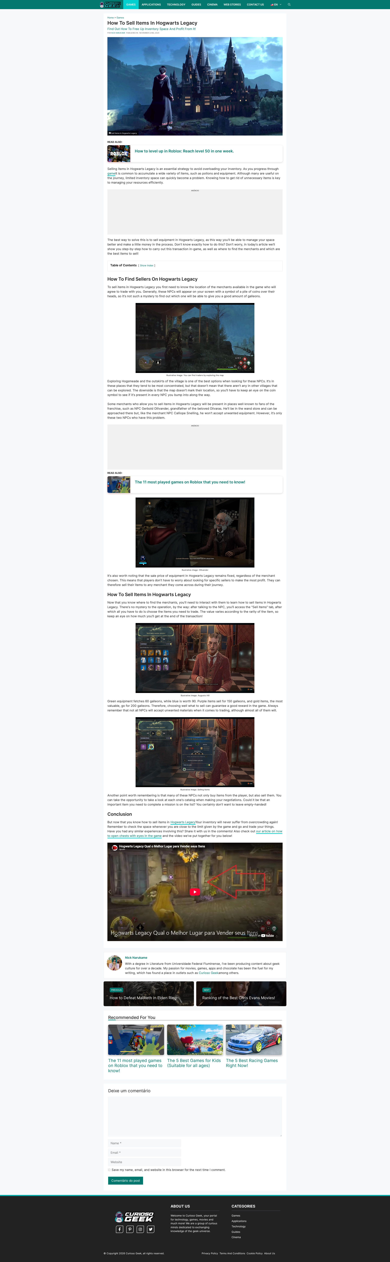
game (111, 173)
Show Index (146, 265)
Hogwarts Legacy (182, 822)
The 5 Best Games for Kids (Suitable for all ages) (194, 1063)
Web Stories (232, 4)
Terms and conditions (232, 1253)
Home (110, 17)
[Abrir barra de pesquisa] (289, 4)
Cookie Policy (255, 1253)
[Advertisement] (195, 213)
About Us (269, 1253)
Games (131, 4)
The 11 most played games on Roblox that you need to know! (135, 1065)
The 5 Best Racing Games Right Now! (252, 1063)
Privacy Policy (210, 1253)
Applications (151, 4)
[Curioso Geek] (110, 4)
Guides (196, 4)
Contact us (255, 4)
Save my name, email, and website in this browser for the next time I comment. (169, 1170)
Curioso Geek (208, 973)
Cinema (212, 4)
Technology (176, 4)
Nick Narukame (136, 957)
